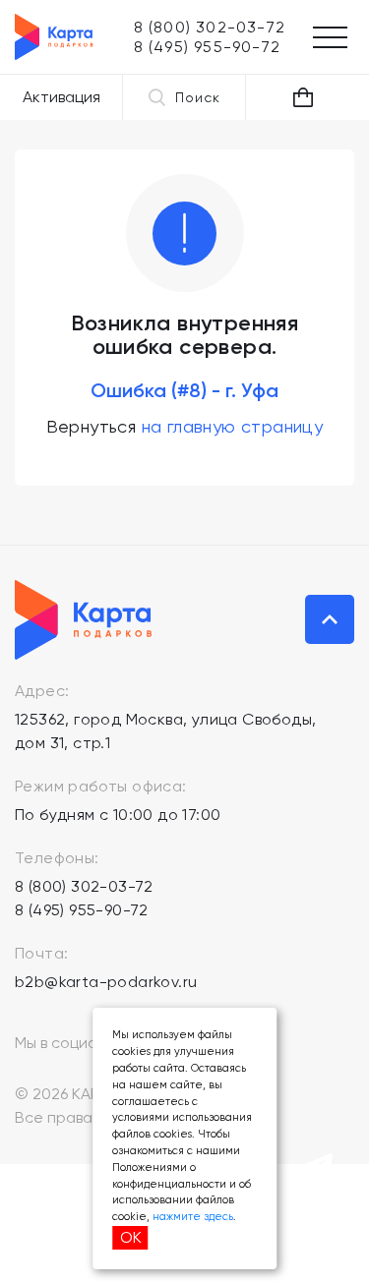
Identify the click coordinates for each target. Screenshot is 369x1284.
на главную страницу (233, 426)
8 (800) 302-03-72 (84, 886)
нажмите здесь (193, 1216)
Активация (61, 97)
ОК (131, 1237)
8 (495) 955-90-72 (82, 910)
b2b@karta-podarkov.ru (106, 981)
